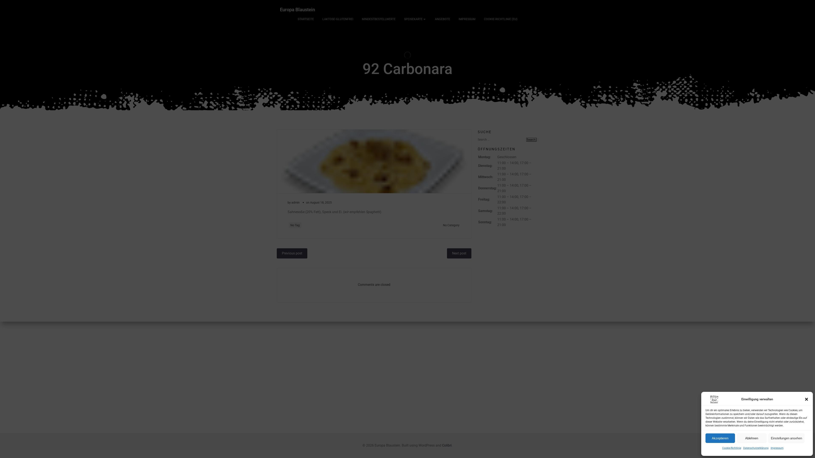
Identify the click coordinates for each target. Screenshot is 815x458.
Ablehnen (751, 438)
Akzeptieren (720, 438)
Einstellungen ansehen (786, 438)
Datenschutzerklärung (756, 448)
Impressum (777, 448)
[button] (806, 399)
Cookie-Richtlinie (731, 448)
